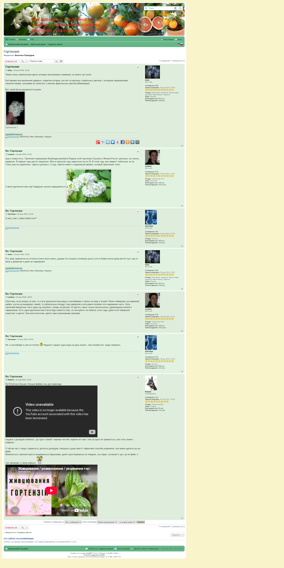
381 (156, 231)
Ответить (10, 61)
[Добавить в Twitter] (113, 142)
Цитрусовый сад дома (18, 549)
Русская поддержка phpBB (94, 555)
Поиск (56, 61)
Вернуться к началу (182, 146)
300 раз (161, 241)
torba (147, 80)
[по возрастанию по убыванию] (127, 522)
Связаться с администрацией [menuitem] (100, 549)
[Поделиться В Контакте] (132, 142)
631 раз (161, 98)
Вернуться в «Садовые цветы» (19, 532)
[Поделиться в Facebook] (123, 142)
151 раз (162, 410)
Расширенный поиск (175, 8)
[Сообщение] (6, 70)
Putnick (148, 392)
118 (156, 397)
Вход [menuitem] (180, 39)
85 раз (161, 408)
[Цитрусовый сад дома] (70, 18)
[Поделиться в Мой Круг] (108, 142)
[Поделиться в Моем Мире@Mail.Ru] (137, 142)
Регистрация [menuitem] (168, 39)
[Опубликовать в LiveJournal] (103, 142)
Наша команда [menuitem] (123, 549)
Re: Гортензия (13, 150)
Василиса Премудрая (24, 55)
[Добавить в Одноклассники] (128, 142)
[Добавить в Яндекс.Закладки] (118, 142)
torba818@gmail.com (13, 134)
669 (156, 85)
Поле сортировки (89, 522)
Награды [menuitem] (22, 39)
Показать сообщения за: (54, 522)
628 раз (162, 100)
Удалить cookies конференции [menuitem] (146, 549)
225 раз (162, 242)
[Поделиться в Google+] (98, 142)
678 (156, 172)
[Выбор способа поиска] (146, 8)
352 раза (162, 185)
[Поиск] (180, 8)
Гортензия (11, 51)
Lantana (148, 166)
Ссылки (11, 39)
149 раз (161, 183)
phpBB (88, 553)
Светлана (149, 226)
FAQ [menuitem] (32, 39)
